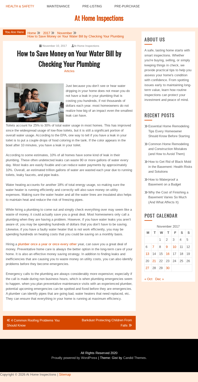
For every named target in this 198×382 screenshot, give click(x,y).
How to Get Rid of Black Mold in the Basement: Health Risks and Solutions (170, 166)
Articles (69, 71)
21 (154, 261)
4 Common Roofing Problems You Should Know (33, 323)
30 (167, 268)
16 (167, 254)
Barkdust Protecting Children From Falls (107, 322)
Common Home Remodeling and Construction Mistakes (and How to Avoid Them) (168, 149)
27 (147, 268)
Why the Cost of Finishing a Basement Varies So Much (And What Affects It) (168, 197)
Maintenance (58, 6)
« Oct (148, 279)
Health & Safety (20, 6)
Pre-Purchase (127, 6)
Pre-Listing (92, 6)
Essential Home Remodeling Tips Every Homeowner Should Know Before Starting (169, 131)
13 (147, 254)
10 (174, 247)
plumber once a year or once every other (47, 244)
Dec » (159, 279)
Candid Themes (134, 358)
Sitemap (65, 374)
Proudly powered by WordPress (74, 358)
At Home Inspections (99, 18)
